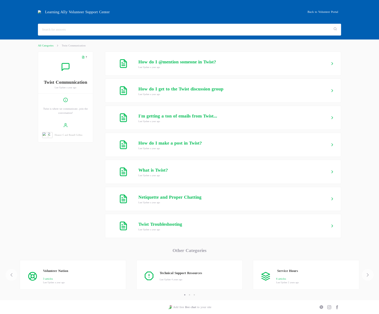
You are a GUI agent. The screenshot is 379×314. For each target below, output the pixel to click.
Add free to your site (192, 307)
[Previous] (11, 275)
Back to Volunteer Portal (323, 11)
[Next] (368, 275)
